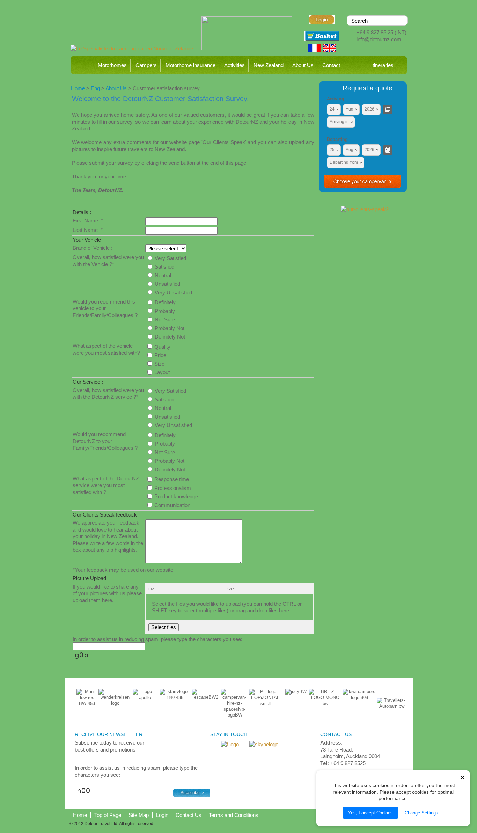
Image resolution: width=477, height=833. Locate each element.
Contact (331, 65)
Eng (95, 88)
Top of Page (107, 815)
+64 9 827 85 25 (375, 32)
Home (82, 65)
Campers (146, 65)
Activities (234, 65)
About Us (303, 65)
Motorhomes (112, 65)
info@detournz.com (379, 39)
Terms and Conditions (233, 815)
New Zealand (269, 65)
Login (162, 815)
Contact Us (188, 815)
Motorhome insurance (190, 65)
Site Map (139, 815)
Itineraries (382, 65)
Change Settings (421, 813)
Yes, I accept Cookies (370, 813)
